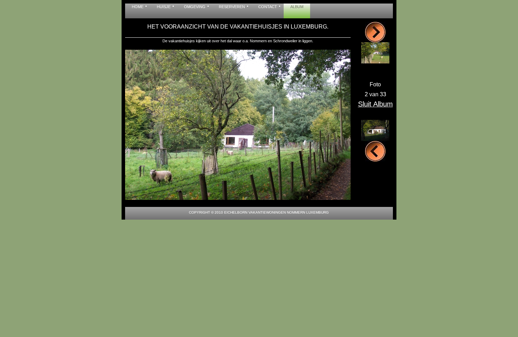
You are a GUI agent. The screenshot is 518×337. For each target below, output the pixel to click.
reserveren (232, 7)
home (137, 7)
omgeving (194, 7)
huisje (164, 7)
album (296, 7)
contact (267, 7)
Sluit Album (375, 104)
